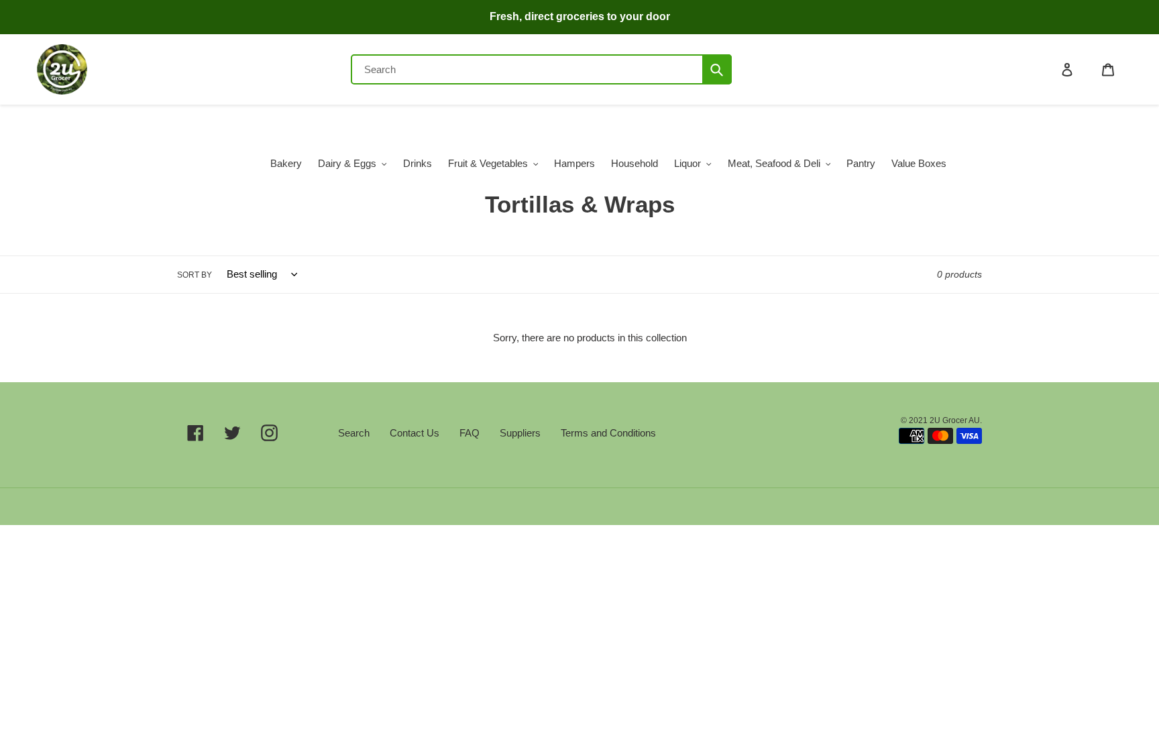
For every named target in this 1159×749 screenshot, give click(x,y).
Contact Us (414, 433)
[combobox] (541, 69)
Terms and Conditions (608, 433)
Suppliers (520, 433)
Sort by (194, 275)
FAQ (469, 433)
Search (354, 433)
